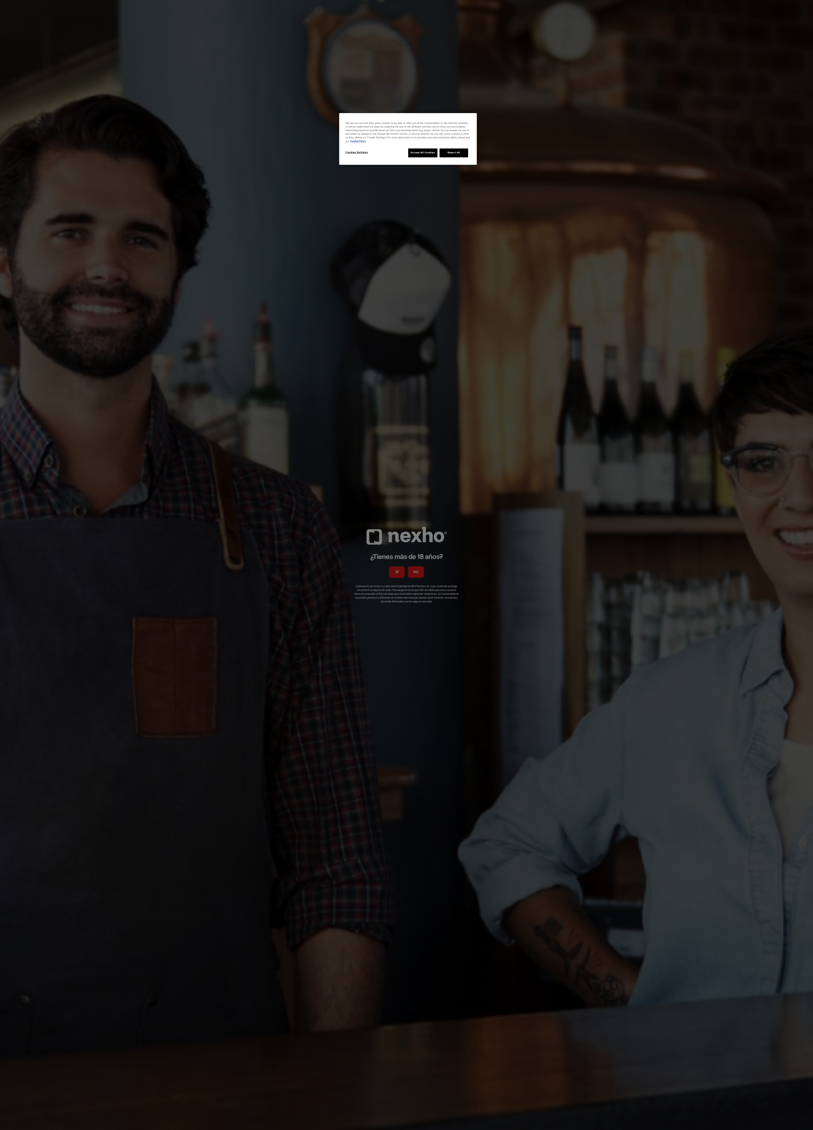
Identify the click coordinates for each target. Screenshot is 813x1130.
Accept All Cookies (423, 153)
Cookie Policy (358, 141)
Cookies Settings (357, 152)
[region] (408, 139)
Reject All (454, 153)
